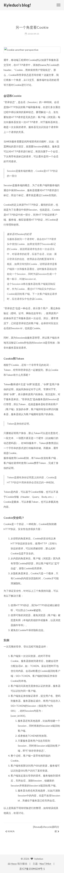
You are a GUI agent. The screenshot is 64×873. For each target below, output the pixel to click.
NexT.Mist (46, 863)
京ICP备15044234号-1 (32, 868)
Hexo (14, 863)
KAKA (11, 831)
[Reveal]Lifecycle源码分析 (46, 829)
